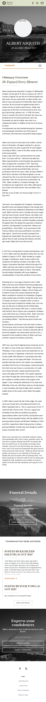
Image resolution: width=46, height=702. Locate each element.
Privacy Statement (23, 690)
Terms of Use (23, 685)
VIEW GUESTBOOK (23, 603)
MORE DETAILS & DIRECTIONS (23, 522)
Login (23, 676)
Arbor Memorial (23, 681)
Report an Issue (23, 695)
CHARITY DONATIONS (23, 650)
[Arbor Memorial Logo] (7, 3)
